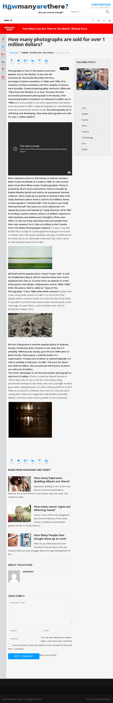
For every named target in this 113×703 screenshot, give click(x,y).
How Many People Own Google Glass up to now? (50, 536)
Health (85, 113)
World (50, 52)
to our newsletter (101, 6)
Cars (84, 108)
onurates (14, 52)
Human (24, 52)
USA (44, 52)
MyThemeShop (103, 699)
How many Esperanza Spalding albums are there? (52, 479)
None (84, 125)
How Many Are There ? (13, 699)
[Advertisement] (23, 451)
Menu (6, 20)
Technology (35, 52)
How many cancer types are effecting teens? (52, 508)
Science (85, 131)
